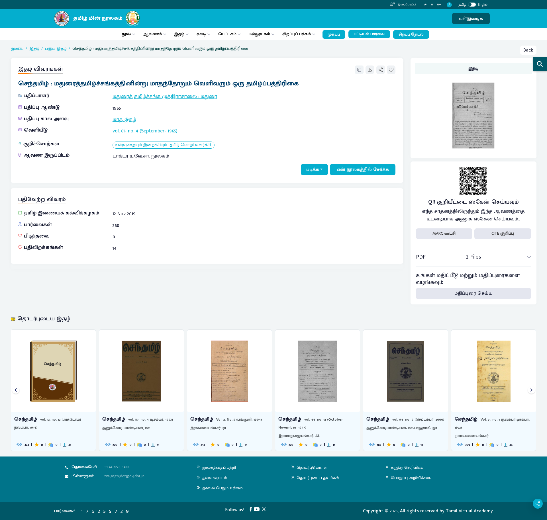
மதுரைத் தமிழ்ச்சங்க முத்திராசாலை (155, 96)
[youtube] (258, 509)
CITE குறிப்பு (502, 233)
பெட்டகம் (227, 34)
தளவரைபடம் (214, 478)
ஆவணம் (153, 34)
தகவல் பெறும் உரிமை (222, 488)
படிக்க (312, 169)
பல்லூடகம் (259, 34)
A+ (439, 4)
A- (425, 4)
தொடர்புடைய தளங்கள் (318, 478)
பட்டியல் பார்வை (369, 34)
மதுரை (209, 96)
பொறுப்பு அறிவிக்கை (410, 478)
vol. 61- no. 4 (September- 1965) (145, 131)
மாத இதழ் (124, 119)
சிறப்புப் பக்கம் (296, 34)
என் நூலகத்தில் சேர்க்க (363, 169)
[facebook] (252, 509)
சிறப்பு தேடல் (411, 34)
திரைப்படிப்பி (407, 4)
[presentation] (16, 390)
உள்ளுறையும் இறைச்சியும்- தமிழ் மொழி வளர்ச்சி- (163, 145)
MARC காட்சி (444, 233)
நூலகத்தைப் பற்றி (219, 467)
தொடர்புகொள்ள (312, 467)
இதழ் (179, 34)
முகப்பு (334, 34)
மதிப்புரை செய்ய (473, 293)
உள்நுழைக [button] (471, 18)
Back (528, 50)
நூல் (126, 34)
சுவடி (201, 34)
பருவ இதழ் (56, 49)
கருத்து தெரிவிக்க (407, 467)
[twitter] (265, 509)
